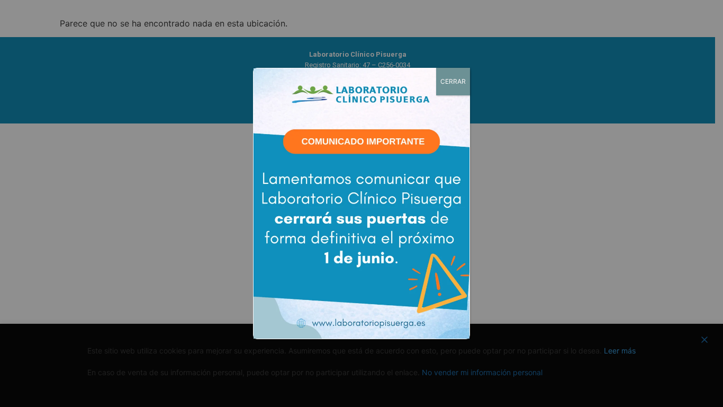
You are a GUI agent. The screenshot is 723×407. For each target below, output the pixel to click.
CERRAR (453, 81)
